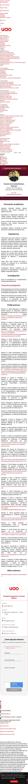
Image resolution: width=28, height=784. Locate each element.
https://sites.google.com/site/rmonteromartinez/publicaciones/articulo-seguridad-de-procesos (14, 472)
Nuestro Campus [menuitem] (4, 51)
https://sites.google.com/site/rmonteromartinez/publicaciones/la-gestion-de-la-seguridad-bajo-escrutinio (14, 444)
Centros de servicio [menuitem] (5, 124)
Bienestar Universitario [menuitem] (5, 138)
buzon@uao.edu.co (5, 714)
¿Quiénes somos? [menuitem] (4, 107)
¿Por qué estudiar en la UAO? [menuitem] (7, 92)
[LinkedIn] (0, 707)
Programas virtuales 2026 (7, 731)
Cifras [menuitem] (1, 111)
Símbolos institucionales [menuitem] (6, 55)
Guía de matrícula (4, 5)
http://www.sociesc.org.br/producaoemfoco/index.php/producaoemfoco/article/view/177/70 (14, 518)
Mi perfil (2, 23)
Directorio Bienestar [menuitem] (5, 148)
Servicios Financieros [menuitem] (5, 118)
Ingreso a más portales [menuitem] (6, 123)
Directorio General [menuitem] (4, 59)
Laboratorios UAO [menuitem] (4, 95)
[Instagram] (0, 704)
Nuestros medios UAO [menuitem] (5, 96)
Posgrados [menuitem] (3, 72)
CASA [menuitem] (1, 142)
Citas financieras (4, 10)
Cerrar (19, 152)
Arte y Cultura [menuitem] (3, 140)
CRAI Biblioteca (4, 2)
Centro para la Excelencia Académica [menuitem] (9, 144)
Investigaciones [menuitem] (3, 104)
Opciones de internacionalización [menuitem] (8, 93)
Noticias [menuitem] (2, 100)
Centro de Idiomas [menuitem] (5, 134)
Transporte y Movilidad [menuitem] (6, 151)
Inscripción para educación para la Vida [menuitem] (10, 85)
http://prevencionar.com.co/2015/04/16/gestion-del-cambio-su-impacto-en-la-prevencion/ (13, 533)
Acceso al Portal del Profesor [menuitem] (7, 120)
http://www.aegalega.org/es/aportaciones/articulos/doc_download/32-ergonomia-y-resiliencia (13, 317)
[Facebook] (0, 701)
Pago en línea (3, 7)
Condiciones (18, 686)
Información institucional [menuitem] (6, 52)
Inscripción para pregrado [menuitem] (6, 82)
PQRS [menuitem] (1, 65)
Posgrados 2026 (4, 726)
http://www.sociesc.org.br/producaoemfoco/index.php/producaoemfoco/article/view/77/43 (14, 460)
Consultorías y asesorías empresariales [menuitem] (10, 78)
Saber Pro (2, 20)
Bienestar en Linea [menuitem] (5, 141)
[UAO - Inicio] (6, 31)
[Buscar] (1, 26)
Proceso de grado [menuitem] (4, 126)
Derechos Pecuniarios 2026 (7, 734)
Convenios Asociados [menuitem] (5, 133)
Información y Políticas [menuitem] (6, 149)
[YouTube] (0, 706)
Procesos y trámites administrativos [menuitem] (9, 127)
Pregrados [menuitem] (2, 71)
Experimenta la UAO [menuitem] (4, 90)
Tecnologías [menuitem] (3, 73)
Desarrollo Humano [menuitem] (5, 147)
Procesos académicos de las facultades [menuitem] (10, 130)
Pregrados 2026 (4, 723)
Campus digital (4, 13)
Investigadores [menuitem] (4, 110)
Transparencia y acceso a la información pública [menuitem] (13, 62)
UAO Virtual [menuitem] (3, 76)
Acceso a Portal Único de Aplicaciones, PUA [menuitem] (11, 116)
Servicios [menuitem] (2, 109)
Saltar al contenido (5, 0)
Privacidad (13, 686)
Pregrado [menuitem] (2, 14)
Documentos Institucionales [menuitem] (7, 54)
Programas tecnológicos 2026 (8, 728)
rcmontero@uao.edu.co (14, 194)
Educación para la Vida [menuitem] (6, 75)
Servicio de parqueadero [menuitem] (6, 128)
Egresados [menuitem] (3, 135)
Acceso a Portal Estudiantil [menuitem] (7, 121)
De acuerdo (14, 781)
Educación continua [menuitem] (5, 17)
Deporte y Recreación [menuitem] (5, 145)
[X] (0, 703)
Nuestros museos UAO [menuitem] (6, 97)
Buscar (15, 152)
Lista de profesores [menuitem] (5, 61)
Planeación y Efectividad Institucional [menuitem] (10, 58)
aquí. (14, 778)
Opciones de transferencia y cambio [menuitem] (9, 88)
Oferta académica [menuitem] (4, 68)
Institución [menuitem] (2, 49)
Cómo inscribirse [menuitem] (4, 80)
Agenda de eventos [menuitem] (5, 102)
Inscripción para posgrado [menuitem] (7, 83)
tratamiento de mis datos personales (14, 647)
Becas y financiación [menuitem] (5, 86)
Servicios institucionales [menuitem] (6, 117)
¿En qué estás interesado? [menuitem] (7, 69)
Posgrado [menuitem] (2, 16)
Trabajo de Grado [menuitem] (4, 64)
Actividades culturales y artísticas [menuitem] (9, 99)
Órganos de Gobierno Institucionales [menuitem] (9, 57)
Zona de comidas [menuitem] (4, 131)
